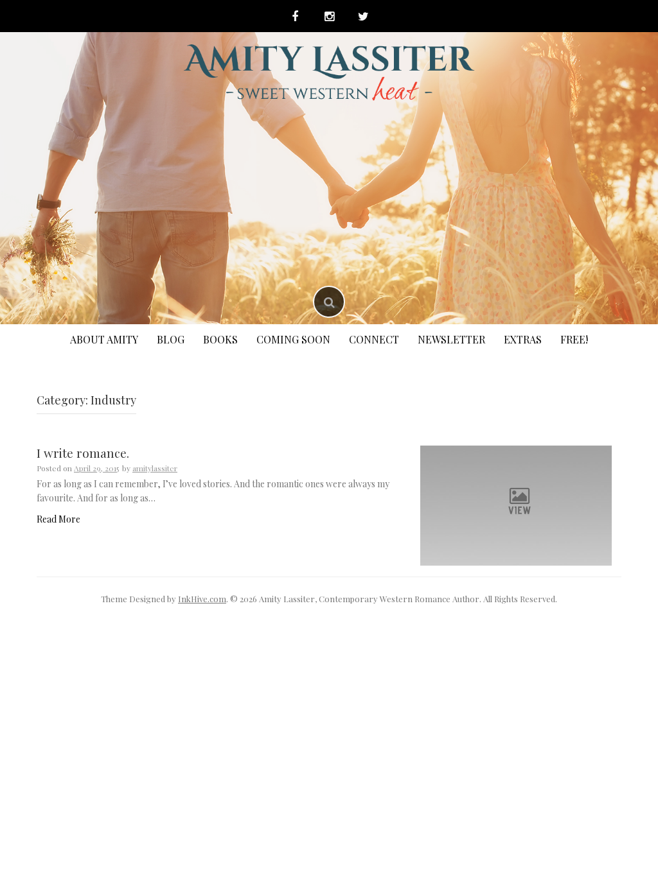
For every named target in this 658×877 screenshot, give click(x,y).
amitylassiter (154, 468)
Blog (170, 339)
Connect (374, 339)
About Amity (104, 339)
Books (220, 339)
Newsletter (451, 339)
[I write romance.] (516, 504)
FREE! (574, 339)
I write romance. (83, 452)
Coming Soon (293, 339)
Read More (58, 519)
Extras (523, 339)
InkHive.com (202, 598)
